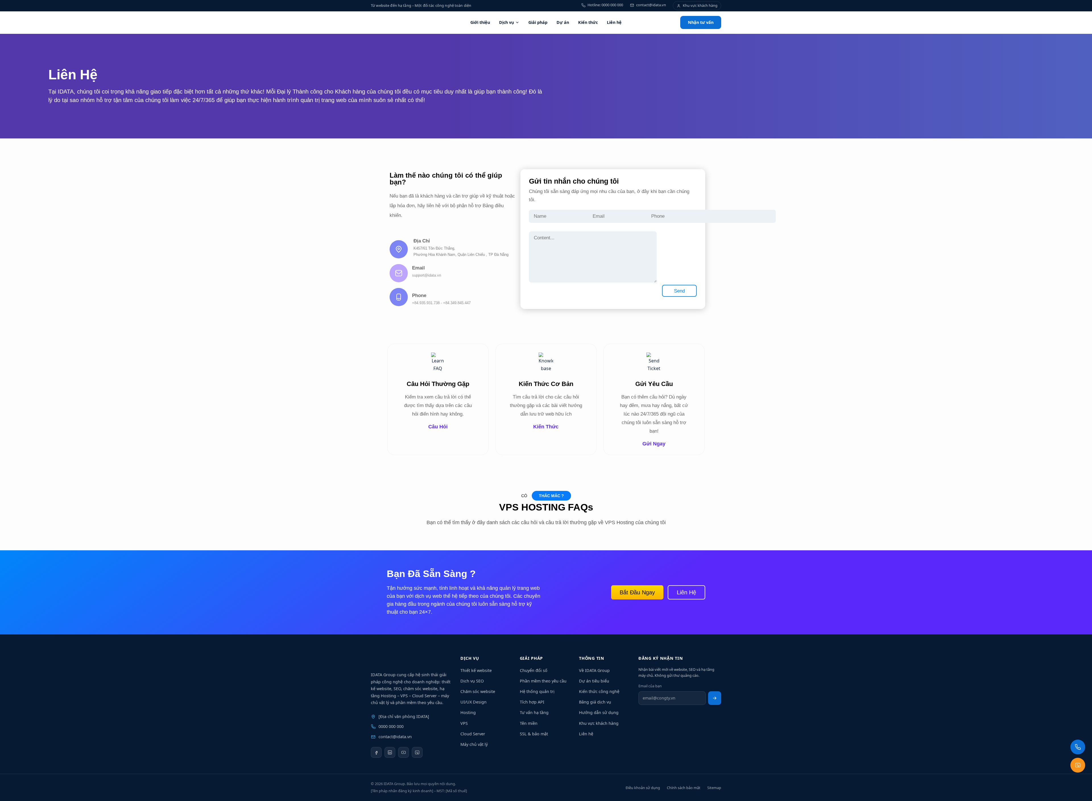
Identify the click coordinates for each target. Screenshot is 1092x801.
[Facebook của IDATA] (376, 752)
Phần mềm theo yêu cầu (543, 681)
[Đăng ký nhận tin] (714, 698)
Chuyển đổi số (533, 670)
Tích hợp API (532, 702)
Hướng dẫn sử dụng (599, 712)
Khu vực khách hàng (599, 723)
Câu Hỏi (438, 426)
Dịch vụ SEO (472, 681)
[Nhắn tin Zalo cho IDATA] (1077, 765)
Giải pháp (537, 22)
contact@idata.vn (395, 736)
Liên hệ (614, 22)
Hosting (468, 712)
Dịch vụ (506, 22)
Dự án (563, 22)
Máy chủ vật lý (474, 744)
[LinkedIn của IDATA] (389, 752)
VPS (464, 723)
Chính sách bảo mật (683, 787)
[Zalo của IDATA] (417, 752)
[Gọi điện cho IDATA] (1077, 747)
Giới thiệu (480, 22)
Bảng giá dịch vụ (595, 702)
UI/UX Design (473, 702)
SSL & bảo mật (534, 733)
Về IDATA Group (594, 670)
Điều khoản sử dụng (643, 787)
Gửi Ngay (653, 444)
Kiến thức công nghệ (599, 691)
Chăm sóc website (477, 691)
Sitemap (714, 787)
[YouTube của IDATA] (403, 752)
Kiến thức (588, 22)
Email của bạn (650, 685)
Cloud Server (472, 733)
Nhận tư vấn (700, 22)
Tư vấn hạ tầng (534, 712)
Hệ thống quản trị (537, 691)
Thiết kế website (476, 670)
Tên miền (528, 723)
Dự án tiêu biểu (594, 681)
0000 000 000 (391, 726)
